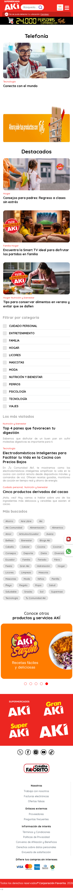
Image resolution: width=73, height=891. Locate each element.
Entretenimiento (22, 333)
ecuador (10, 559)
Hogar (14, 348)
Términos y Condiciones (36, 832)
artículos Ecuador (29, 534)
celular (26, 546)
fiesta (8, 566)
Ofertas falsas (36, 801)
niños (41, 578)
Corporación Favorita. (52, 883)
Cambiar (45, 14)
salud (52, 585)
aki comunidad (13, 527)
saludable (10, 591)
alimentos (57, 527)
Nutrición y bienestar (25, 377)
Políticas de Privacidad (36, 837)
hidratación (43, 566)
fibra (57, 559)
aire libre (26, 521)
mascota (43, 572)
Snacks (28, 591)
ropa (38, 585)
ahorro (9, 521)
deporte (28, 553)
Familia (14, 340)
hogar (61, 566)
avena (49, 534)
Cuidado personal (23, 326)
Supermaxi (57, 591)
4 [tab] (41, 683)
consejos (10, 553)
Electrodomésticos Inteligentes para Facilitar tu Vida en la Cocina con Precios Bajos (34, 457)
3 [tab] (36, 683)
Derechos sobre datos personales (36, 847)
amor (8, 534)
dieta (44, 553)
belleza (9, 540)
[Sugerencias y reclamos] (68, 551)
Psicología (17, 391)
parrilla (55, 578)
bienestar (26, 540)
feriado (42, 559)
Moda (13, 369)
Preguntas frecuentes (36, 819)
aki (40, 521)
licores (9, 572)
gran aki (24, 566)
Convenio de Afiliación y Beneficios (36, 842)
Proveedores (36, 814)
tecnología (11, 598)
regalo (23, 585)
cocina (41, 546)
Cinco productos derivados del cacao (35, 491)
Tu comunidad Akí (36, 598)
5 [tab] (46, 683)
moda (27, 578)
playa (8, 585)
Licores (15, 355)
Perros (14, 384)
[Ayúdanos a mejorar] (68, 539)
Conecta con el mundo (20, 86)
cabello (9, 546)
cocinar (57, 546)
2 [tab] (30, 683)
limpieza (26, 572)
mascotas (10, 578)
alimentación (37, 527)
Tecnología (18, 399)
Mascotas (16, 362)
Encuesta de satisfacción (36, 852)
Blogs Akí (45, 540)
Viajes (13, 406)
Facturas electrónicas (36, 796)
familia (26, 559)
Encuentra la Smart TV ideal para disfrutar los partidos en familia (36, 252)
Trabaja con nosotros (36, 791)
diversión (60, 553)
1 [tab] (25, 683)
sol (41, 591)
